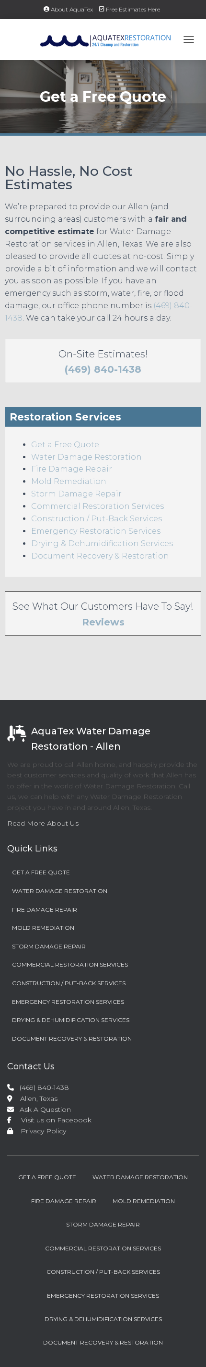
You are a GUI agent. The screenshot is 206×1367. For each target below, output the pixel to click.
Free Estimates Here (133, 9)
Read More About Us (43, 823)
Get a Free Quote (65, 444)
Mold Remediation (68, 481)
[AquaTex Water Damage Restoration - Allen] (92, 40)
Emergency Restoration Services (95, 531)
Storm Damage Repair (76, 493)
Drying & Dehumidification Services (102, 543)
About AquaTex (72, 9)
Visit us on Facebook (52, 1120)
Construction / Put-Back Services (96, 518)
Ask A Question (43, 1109)
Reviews (103, 622)
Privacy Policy (40, 1131)
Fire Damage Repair (71, 469)
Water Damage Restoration (86, 457)
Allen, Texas (34, 1098)
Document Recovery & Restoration (100, 555)
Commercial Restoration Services (97, 506)
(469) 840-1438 (103, 369)
